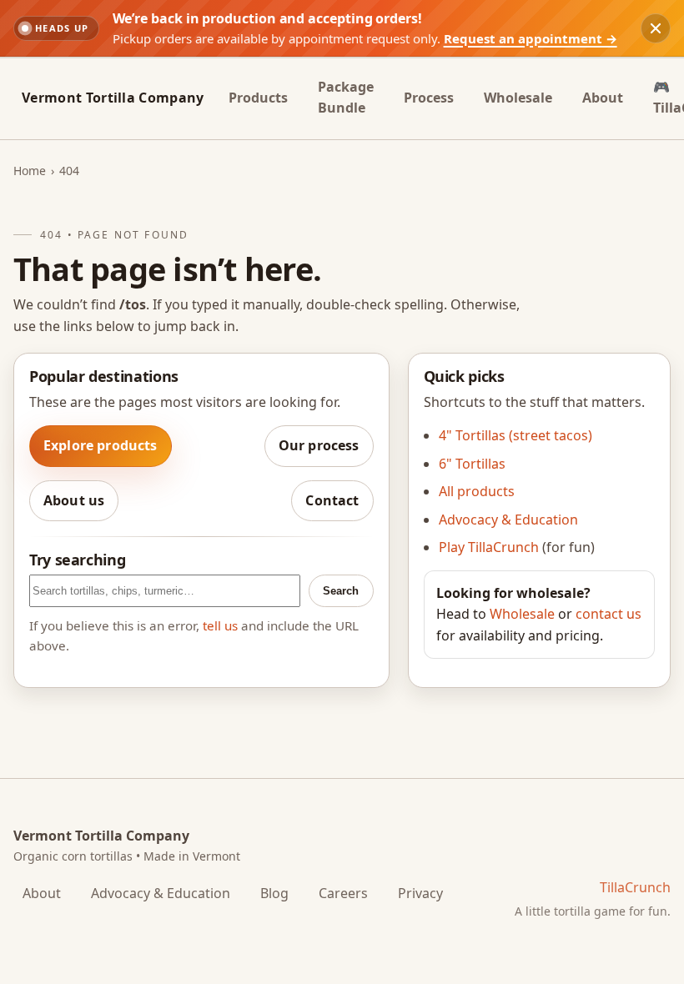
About (602, 97)
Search (341, 591)
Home (29, 170)
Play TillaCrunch (489, 547)
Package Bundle (346, 98)
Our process (319, 445)
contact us (608, 614)
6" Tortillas (472, 463)
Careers (343, 893)
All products (477, 491)
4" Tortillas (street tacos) (515, 435)
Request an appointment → (530, 38)
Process (429, 97)
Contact (332, 500)
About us (73, 500)
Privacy (420, 893)
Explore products (100, 445)
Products (258, 97)
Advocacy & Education (508, 519)
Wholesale (518, 97)
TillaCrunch (635, 887)
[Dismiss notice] (656, 28)
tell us (220, 625)
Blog (274, 893)
